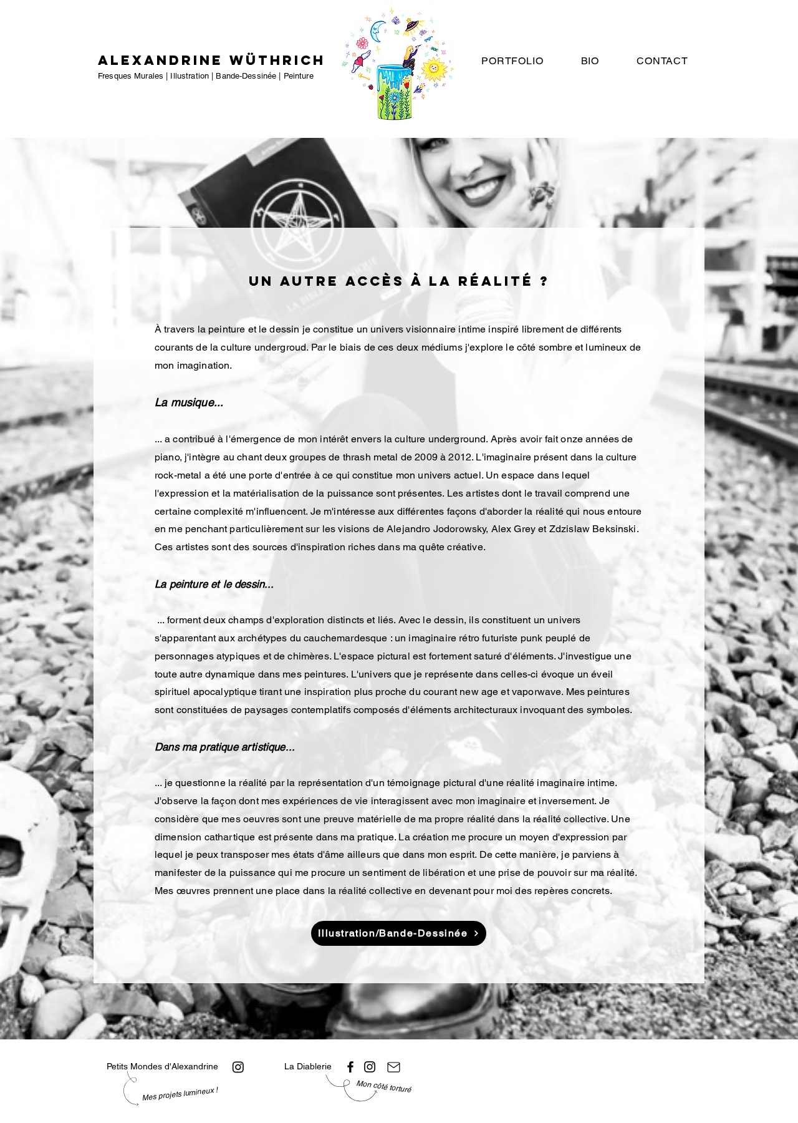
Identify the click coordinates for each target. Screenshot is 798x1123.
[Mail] (394, 1066)
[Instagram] (238, 1066)
